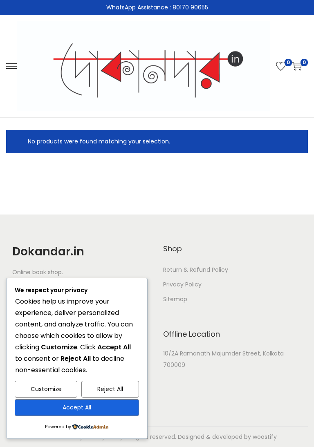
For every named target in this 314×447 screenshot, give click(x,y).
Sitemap (175, 299)
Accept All (77, 407)
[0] (281, 66)
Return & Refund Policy (195, 270)
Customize (46, 389)
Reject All (110, 389)
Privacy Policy (182, 284)
